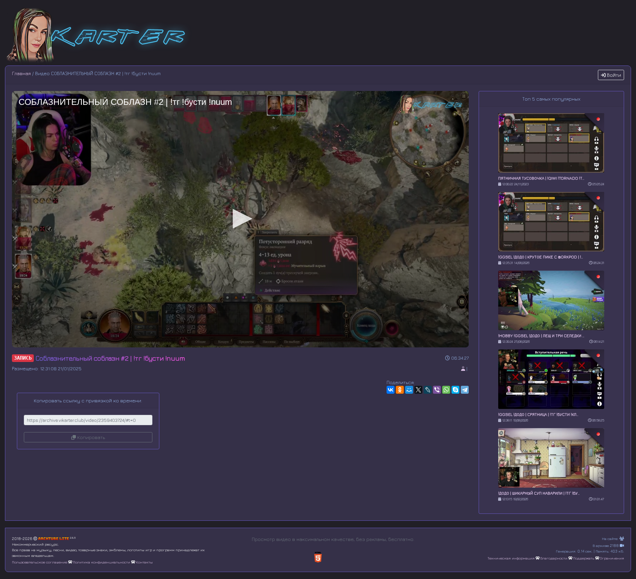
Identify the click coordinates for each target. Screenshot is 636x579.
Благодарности (553, 558)
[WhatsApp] (446, 390)
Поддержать (583, 558)
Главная (21, 73)
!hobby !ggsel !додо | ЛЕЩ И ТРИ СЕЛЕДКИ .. (541, 335)
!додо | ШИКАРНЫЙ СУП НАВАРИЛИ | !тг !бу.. (539, 493)
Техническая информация (511, 558)
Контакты (144, 562)
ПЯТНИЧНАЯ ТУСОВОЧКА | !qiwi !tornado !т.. (541, 178)
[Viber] (437, 390)
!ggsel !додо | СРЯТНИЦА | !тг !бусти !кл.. (538, 414)
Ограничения (612, 558)
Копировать (90, 437)
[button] (240, 218)
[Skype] (455, 390)
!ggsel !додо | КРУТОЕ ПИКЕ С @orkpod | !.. (540, 256)
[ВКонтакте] (391, 390)
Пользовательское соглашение (39, 562)
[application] (240, 219)
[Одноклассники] (400, 390)
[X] (418, 390)
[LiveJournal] (428, 390)
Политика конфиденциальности (101, 562)
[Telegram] (465, 390)
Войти (613, 75)
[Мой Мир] (409, 390)
